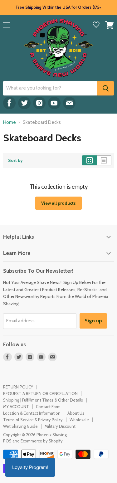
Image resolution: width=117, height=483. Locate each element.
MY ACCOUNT (16, 406)
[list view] (104, 160)
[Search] (105, 88)
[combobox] (50, 88)
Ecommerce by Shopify (42, 440)
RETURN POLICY (18, 386)
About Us (75, 413)
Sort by (15, 160)
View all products (58, 203)
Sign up (93, 321)
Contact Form (48, 406)
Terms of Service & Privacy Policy (33, 419)
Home (9, 122)
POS (7, 440)
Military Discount (60, 426)
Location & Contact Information (32, 413)
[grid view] (89, 160)
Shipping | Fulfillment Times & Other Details (43, 400)
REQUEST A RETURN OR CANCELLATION (40, 393)
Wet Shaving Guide (20, 426)
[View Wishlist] (96, 25)
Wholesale (79, 419)
